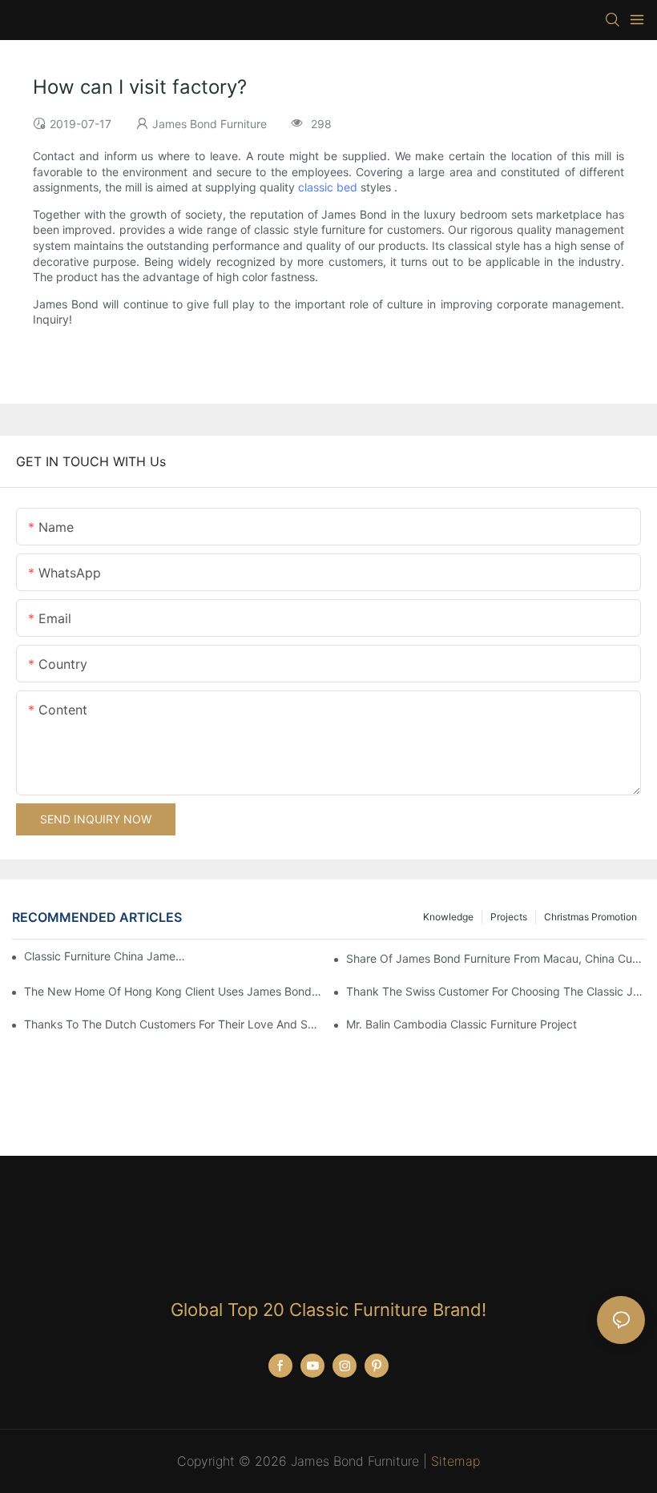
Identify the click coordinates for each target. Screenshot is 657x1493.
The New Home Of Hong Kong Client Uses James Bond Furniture (173, 991)
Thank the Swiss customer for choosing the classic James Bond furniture (495, 991)
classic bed (327, 187)
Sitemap (455, 1461)
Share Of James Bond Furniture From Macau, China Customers (495, 958)
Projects (508, 917)
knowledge (448, 917)
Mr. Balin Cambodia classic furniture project (461, 1024)
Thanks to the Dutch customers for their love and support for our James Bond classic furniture (173, 1024)
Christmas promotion (590, 917)
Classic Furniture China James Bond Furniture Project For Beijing (104, 956)
